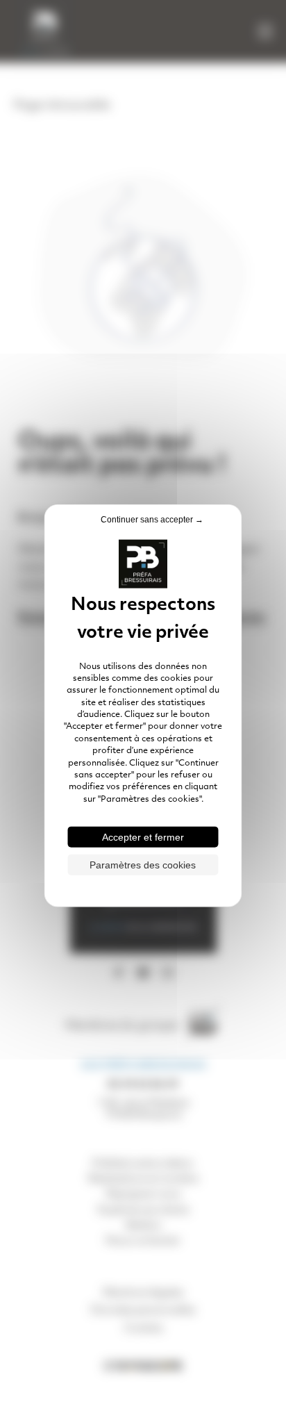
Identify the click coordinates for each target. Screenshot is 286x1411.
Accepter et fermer (143, 837)
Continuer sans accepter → (152, 519)
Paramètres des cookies (143, 864)
